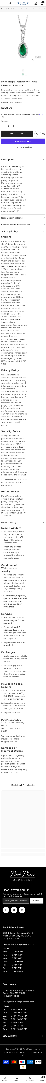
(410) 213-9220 (11, 939)
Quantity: (5, 121)
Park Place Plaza (13, 927)
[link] (23, 850)
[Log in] (35, 3)
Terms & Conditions (27, 1052)
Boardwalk (9, 984)
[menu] (2, 3)
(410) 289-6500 (11, 996)
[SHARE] (43, 134)
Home (3, 9)
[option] (23, 37)
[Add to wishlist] (37, 134)
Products (11, 9)
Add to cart (17, 134)
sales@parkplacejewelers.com (18, 944)
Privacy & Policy (10, 1052)
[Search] (10, 3)
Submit (37, 901)
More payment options (23, 147)
